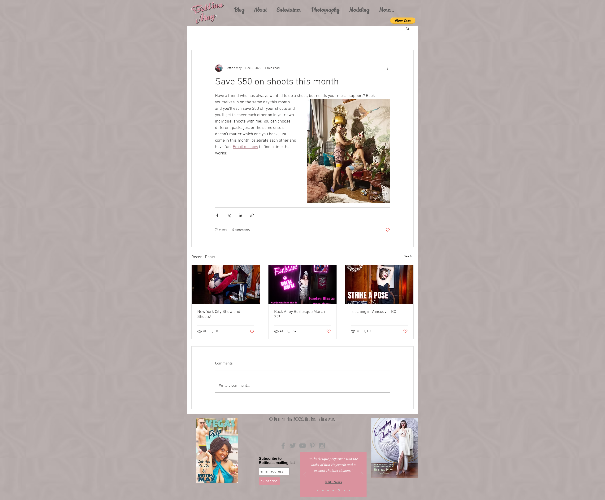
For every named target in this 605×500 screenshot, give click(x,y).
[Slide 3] (222, 476)
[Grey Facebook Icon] (283, 446)
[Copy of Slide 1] (333, 490)
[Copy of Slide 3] (344, 490)
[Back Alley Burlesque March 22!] (302, 284)
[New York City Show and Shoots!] (226, 284)
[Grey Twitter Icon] (293, 446)
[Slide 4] (217, 476)
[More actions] (387, 68)
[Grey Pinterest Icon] (312, 446)
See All (409, 256)
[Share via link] (252, 215)
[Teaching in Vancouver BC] (379, 284)
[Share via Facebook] (217, 215)
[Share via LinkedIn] (240, 215)
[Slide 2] (323, 490)
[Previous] (200, 450)
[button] (289, 10)
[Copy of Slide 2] (339, 490)
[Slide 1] (211, 476)
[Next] (234, 450)
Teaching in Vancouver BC (373, 311)
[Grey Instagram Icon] (322, 446)
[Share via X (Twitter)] (229, 215)
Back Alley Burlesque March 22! (299, 314)
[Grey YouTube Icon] (302, 446)
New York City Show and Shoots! (218, 314)
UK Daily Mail (333, 483)
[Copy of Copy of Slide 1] (349, 490)
